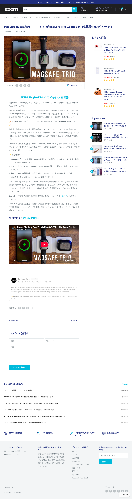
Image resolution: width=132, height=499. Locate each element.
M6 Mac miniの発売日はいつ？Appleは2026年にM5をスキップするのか (115, 147)
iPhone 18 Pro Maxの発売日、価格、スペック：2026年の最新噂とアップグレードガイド (116, 124)
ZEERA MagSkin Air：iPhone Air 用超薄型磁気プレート (114, 72)
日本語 (7, 487)
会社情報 (57, 17)
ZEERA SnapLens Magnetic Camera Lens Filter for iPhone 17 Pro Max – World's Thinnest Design (114, 95)
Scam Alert (76, 461)
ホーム (6, 17)
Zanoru (76, 17)
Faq (91, 17)
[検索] (74, 9)
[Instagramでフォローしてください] (114, 491)
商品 (14, 17)
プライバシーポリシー (80, 464)
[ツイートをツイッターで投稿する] (24, 85)
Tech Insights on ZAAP (80, 478)
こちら (64, 196)
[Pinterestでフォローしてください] (118, 491)
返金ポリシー (77, 468)
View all (125, 384)
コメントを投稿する (19, 367)
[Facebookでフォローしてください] (106, 491)
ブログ (74, 454)
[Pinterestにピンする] (20, 85)
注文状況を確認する (42, 17)
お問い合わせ (27, 17)
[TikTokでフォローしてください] (126, 491)
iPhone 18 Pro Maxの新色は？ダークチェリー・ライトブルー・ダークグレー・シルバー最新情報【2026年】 (115, 159)
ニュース (67, 17)
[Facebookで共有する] (16, 85)
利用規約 (75, 474)
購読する (105, 462)
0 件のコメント (76, 85)
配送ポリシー (77, 471)
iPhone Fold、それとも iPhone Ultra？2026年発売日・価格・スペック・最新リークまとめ (115, 136)
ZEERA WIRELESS (109, 45)
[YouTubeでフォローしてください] (122, 491)
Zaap (85, 17)
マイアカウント (101, 10)
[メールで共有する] (28, 85)
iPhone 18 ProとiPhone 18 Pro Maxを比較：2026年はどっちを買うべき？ (116, 170)
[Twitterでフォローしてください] (110, 491)
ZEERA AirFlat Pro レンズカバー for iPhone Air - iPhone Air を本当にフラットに (115, 50)
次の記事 (74, 320)
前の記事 (14, 320)
